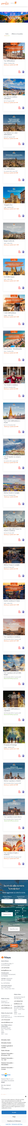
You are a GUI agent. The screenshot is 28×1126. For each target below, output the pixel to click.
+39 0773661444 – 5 (6, 1005)
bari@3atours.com (18, 1004)
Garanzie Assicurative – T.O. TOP (7, 1059)
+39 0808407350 (18, 1001)
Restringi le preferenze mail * (20, 906)
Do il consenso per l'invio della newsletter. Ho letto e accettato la (14, 934)
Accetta (14, 1112)
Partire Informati (5, 1050)
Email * (7, 911)
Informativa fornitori (6, 1043)
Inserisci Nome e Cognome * (7, 897)
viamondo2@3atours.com (7, 1022)
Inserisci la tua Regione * (20, 897)
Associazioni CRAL (24, 919)
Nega (14, 1117)
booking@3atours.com (6, 970)
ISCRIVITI (14, 945)
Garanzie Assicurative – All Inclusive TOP (7, 1054)
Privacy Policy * (20, 935)
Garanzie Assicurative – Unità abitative (7, 1064)
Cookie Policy (8, 1124)
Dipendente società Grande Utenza (18, 918)
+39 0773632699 (5, 1020)
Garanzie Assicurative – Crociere (7, 1068)
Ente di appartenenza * (14, 925)
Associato (24, 911)
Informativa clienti (5, 1040)
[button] (25, 1096)
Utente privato (17, 911)
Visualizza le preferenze (14, 1121)
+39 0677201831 (5, 968)
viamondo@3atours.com (6, 1008)
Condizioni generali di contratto (7, 1046)
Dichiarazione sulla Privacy (17, 1124)
